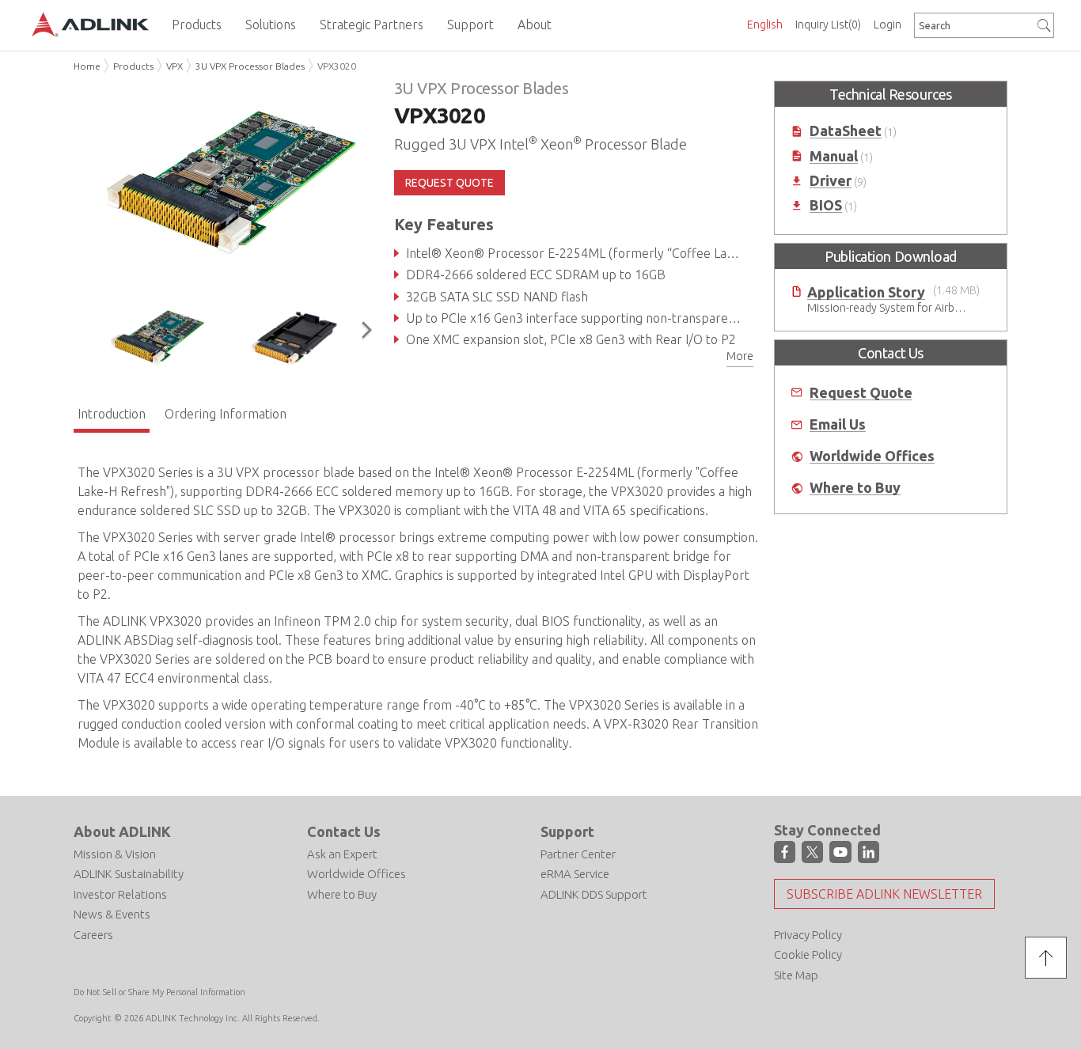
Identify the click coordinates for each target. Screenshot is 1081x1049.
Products (133, 66)
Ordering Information (225, 414)
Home (87, 66)
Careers (93, 934)
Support (567, 831)
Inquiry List (828, 24)
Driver (831, 180)
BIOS (826, 205)
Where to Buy (855, 487)
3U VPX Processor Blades (250, 66)
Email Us (838, 424)
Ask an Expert (342, 854)
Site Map (796, 975)
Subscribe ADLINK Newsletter (884, 894)
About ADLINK (122, 831)
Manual (834, 156)
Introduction (112, 414)
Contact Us (344, 831)
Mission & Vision (115, 854)
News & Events (112, 914)
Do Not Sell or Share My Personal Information (159, 992)
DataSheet (846, 130)
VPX (174, 66)
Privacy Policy (808, 934)
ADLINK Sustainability (129, 873)
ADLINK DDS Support (593, 894)
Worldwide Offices (872, 456)
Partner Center (578, 854)
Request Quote (861, 392)
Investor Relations (120, 894)
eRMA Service (574, 873)
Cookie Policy (808, 954)
